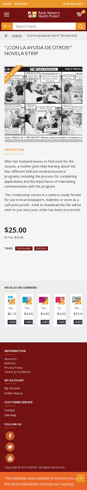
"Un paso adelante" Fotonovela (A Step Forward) (11, 308)
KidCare (41, 248)
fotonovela (24, 248)
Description (14, 150)
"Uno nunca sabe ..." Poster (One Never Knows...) (44, 308)
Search (17, 35)
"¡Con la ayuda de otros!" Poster (61, 308)
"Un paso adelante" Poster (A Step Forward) (28, 308)
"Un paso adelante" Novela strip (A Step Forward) (77, 308)
